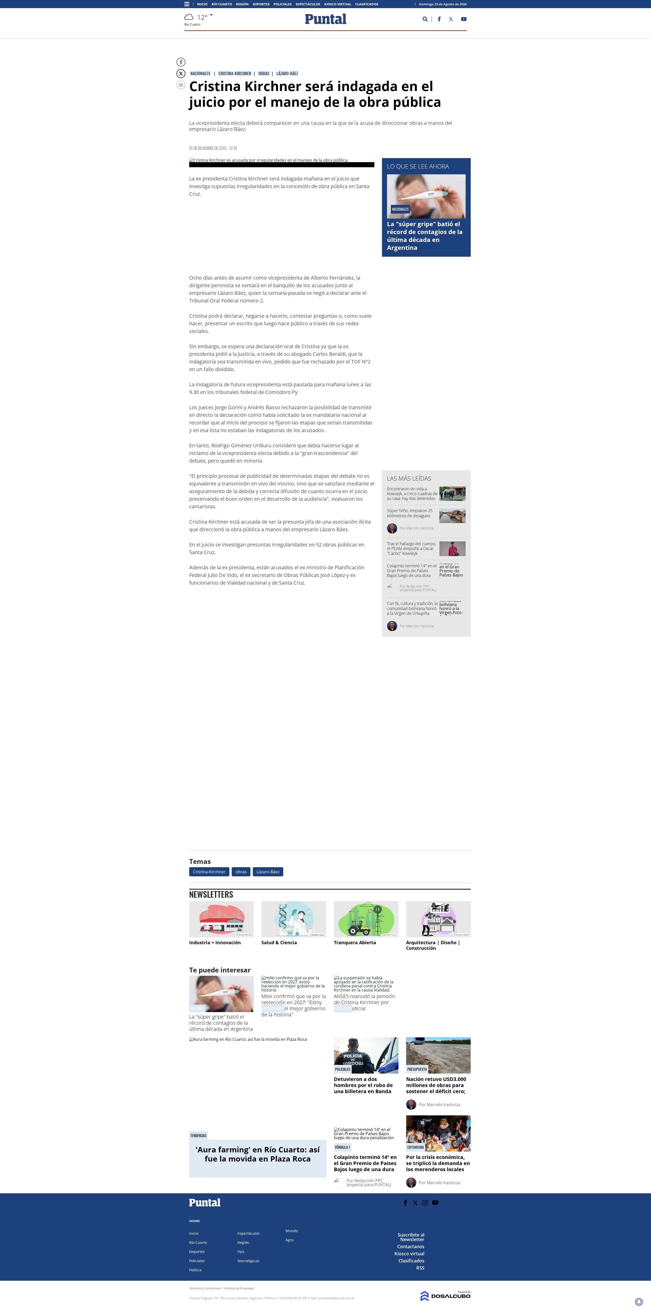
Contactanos (410, 1246)
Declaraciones (273, 1008)
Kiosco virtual (337, 4)
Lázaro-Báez (268, 872)
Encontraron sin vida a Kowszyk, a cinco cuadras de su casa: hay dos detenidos (412, 493)
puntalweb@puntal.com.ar (336, 1298)
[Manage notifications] (639, 1302)
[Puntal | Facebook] (439, 20)
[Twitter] (180, 73)
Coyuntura (415, 1147)
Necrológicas (248, 1260)
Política (195, 1270)
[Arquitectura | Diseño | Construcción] (438, 919)
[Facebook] (180, 62)
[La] (221, 1010)
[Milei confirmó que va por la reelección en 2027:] (293, 990)
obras (241, 872)
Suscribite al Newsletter (411, 1237)
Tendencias (198, 1135)
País (241, 1251)
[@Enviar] (180, 85)
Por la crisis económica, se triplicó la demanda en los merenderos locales (438, 1163)
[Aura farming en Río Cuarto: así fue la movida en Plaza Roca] (257, 1088)
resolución (343, 1008)
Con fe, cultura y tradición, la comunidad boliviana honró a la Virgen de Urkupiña (412, 608)
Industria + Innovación (215, 942)
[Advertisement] (333, 237)
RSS (420, 1268)
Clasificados (366, 4)
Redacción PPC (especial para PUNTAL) (418, 588)
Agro (289, 1240)
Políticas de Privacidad (239, 1288)
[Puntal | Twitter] (450, 20)
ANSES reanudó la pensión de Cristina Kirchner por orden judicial (364, 1002)
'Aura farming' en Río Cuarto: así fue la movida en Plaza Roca (258, 1154)
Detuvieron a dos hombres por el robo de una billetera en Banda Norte (363, 1088)
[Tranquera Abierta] (366, 919)
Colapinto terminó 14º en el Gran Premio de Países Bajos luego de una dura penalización (412, 573)
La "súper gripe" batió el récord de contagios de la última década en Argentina (425, 236)
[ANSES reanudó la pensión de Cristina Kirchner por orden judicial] (366, 990)
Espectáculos (308, 4)
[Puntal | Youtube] (464, 20)
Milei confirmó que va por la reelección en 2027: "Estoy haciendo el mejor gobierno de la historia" (293, 1005)
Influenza (197, 1008)
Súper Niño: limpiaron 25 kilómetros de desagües (410, 513)
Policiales (283, 4)
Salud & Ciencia (279, 942)
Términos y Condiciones (205, 1288)
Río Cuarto (222, 4)
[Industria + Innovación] (221, 919)
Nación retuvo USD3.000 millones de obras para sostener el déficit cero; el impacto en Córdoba (436, 1088)
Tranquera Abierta (355, 942)
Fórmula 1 (342, 1147)
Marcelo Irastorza (420, 528)
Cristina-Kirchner (209, 872)
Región (242, 4)
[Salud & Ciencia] (293, 919)
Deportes (261, 4)
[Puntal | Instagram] (425, 1203)
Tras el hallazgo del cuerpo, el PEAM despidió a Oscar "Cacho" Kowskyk (411, 548)
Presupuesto (417, 1069)
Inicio (202, 4)
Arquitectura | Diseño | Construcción (433, 945)
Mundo (292, 1230)
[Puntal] (205, 1206)
